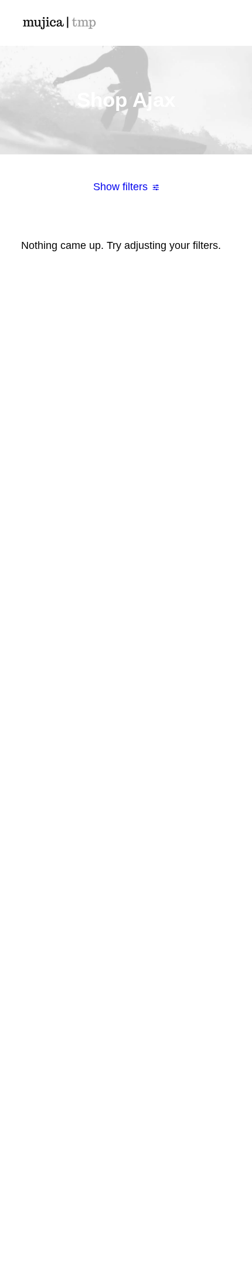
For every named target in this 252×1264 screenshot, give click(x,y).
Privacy (126, 1019)
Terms (126, 1001)
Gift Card (126, 669)
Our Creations (126, 791)
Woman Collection (126, 581)
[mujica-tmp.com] (59, 23)
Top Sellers (126, 686)
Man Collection (126, 598)
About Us (126, 774)
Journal (126, 827)
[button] (225, 23)
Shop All (126, 563)
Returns (126, 984)
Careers (126, 844)
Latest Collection (126, 651)
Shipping (126, 966)
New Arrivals (126, 633)
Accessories (126, 616)
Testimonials (126, 809)
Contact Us (126, 862)
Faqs (126, 949)
